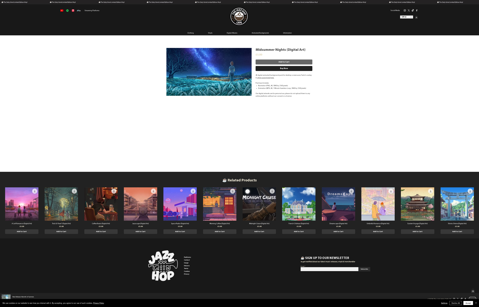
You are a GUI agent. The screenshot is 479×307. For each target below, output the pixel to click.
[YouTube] (62, 10)
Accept (468, 303)
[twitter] (408, 10)
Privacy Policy (98, 303)
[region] (239, 16)
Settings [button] (444, 303)
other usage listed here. (265, 78)
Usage (186, 263)
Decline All (456, 303)
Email (302, 266)
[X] (458, 299)
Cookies (187, 271)
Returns (186, 266)
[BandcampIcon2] (78, 10)
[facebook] (416, 10)
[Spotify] (67, 10)
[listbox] (406, 17)
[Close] (476, 303)
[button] (287, 32)
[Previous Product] (1, 203)
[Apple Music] (73, 10)
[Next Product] (477, 203)
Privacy (186, 274)
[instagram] (404, 10)
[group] (239, 210)
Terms (186, 268)
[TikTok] (412, 10)
